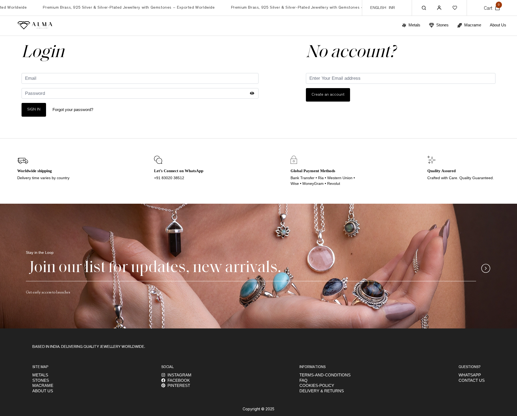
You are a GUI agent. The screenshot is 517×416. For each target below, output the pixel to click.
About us (42, 391)
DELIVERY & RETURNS (321, 391)
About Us (498, 25)
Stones (40, 380)
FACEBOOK (178, 380)
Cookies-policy (316, 385)
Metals (40, 375)
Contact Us (472, 380)
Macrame (42, 385)
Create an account (328, 95)
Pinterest (178, 385)
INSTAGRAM (179, 375)
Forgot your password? (73, 109)
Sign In (33, 110)
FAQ (303, 380)
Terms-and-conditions (325, 375)
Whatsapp (470, 375)
